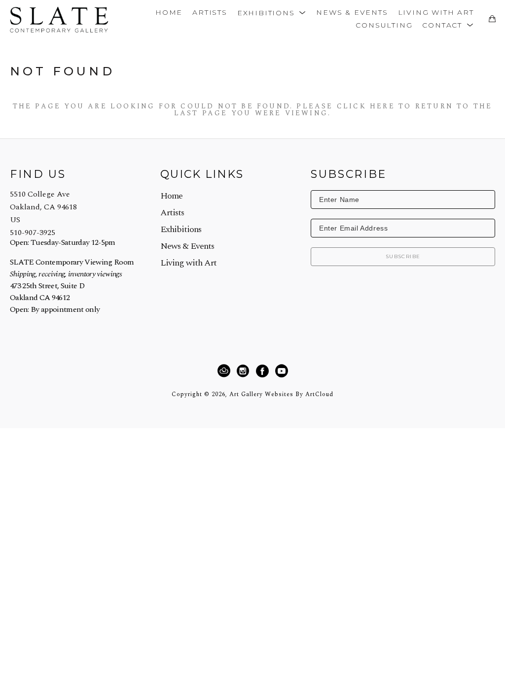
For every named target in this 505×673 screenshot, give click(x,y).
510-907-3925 (32, 232)
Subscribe (403, 256)
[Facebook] (264, 371)
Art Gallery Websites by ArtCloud (281, 394)
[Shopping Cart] (492, 19)
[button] (271, 12)
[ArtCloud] (225, 371)
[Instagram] (244, 371)
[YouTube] (281, 371)
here (382, 106)
